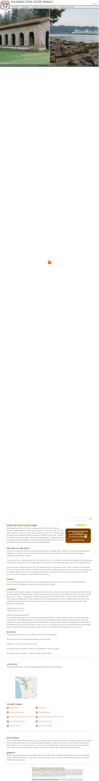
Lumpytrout (15, 65)
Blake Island (42, 708)
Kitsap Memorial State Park (17, 721)
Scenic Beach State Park (45, 721)
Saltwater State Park (15, 726)
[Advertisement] (23, 519)
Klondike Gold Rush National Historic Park (51, 717)
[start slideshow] (49, 262)
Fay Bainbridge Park (44, 712)
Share (96, 4)
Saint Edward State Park (45, 726)
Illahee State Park (14, 708)
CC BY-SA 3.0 (22, 65)
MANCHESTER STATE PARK (78, 531)
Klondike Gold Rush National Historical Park (22, 717)
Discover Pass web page (46, 584)
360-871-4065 (80, 540)
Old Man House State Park (17, 712)
